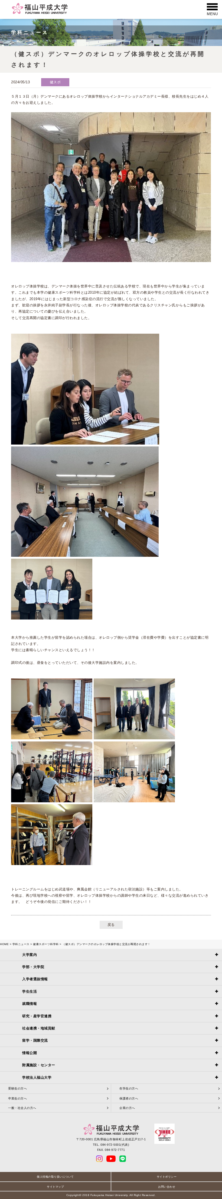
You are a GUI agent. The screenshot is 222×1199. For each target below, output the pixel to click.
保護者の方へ (128, 1098)
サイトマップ (55, 1186)
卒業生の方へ (17, 1098)
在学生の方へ (128, 1088)
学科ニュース (21, 944)
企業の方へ (127, 1107)
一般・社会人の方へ (22, 1107)
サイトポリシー (167, 1176)
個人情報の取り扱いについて (55, 1176)
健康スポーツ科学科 (46, 944)
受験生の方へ (17, 1088)
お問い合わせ (166, 1186)
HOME (4, 944)
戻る (111, 925)
